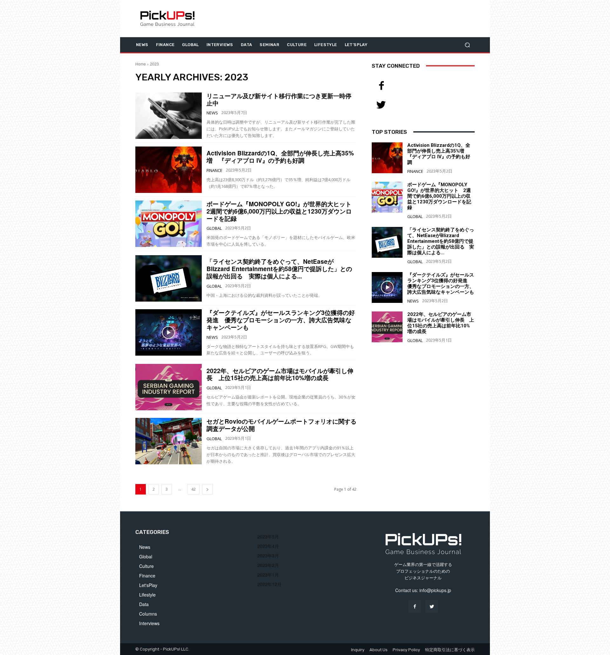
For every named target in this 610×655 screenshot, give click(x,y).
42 (193, 489)
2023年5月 (268, 536)
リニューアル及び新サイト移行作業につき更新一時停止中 (279, 99)
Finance (214, 170)
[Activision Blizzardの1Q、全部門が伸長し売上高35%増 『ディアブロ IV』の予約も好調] (168, 170)
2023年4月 (268, 546)
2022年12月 (269, 584)
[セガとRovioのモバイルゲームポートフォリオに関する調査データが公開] (168, 441)
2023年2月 (268, 565)
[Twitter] (381, 104)
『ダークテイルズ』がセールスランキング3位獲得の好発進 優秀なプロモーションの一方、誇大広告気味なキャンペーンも (281, 319)
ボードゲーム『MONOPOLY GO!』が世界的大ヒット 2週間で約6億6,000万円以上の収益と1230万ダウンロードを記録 (282, 211)
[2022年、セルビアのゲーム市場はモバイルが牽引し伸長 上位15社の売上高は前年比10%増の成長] (168, 387)
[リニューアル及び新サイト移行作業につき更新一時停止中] (168, 115)
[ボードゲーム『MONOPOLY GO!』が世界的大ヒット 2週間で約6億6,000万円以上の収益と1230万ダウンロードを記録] (168, 224)
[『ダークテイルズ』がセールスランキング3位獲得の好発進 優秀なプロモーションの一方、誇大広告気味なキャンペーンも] (168, 332)
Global (214, 228)
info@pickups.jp (435, 590)
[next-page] (207, 489)
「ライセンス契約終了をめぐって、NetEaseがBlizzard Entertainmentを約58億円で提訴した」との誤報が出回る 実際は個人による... (279, 268)
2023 (154, 63)
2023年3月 (268, 555)
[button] (467, 44)
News (212, 113)
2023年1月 (268, 574)
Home (140, 63)
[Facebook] (381, 85)
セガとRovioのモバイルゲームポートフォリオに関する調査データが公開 (281, 425)
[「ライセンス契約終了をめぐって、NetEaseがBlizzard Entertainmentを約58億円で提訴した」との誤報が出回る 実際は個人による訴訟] (168, 278)
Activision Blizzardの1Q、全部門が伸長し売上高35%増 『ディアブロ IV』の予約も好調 (280, 157)
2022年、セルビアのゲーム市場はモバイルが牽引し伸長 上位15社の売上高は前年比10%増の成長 (280, 374)
